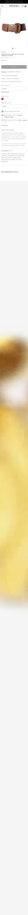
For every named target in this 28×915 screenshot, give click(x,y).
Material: (6, 103)
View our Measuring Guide (13, 116)
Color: (5, 96)
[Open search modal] (22, 5)
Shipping (4, 72)
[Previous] (2, 2)
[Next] (25, 2)
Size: (5, 85)
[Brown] (2, 99)
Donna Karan (5, 57)
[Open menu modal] (2, 5)
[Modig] (14, 6)
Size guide (6, 92)
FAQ (20, 120)
